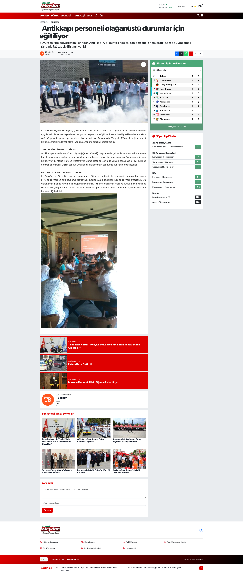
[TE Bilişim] (48, 399)
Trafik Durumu (131, 542)
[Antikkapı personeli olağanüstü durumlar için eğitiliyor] (94, 91)
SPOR (89, 16)
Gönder (47, 510)
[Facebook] (201, 530)
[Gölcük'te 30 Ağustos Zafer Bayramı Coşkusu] (93, 427)
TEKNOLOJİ (79, 16)
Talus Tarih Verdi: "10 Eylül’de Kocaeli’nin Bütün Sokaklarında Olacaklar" (56, 441)
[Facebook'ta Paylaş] (177, 54)
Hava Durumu (90, 542)
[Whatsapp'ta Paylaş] (186, 54)
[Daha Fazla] (191, 54)
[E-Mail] (58, 404)
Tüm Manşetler (49, 548)
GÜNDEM (44, 16)
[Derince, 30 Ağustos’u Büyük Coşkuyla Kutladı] (129, 458)
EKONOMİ (66, 16)
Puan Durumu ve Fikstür (176, 542)
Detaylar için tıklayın (176, 127)
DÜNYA (55, 16)
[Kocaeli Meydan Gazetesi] (51, 6)
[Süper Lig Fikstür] (200, 136)
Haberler (44, 22)
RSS (44, 559)
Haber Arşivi (131, 548)
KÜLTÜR (99, 16)
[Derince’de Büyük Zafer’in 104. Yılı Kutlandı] (93, 458)
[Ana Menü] (202, 15)
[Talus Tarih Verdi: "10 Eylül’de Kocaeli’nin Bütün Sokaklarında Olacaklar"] (58, 427)
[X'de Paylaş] (181, 54)
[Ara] (198, 15)
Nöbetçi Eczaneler (50, 542)
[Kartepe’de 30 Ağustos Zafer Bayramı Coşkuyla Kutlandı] (129, 427)
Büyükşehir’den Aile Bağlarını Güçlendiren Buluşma (157, 568)
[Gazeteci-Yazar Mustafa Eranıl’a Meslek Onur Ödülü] (58, 458)
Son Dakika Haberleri (92, 548)
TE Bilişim (61, 398)
